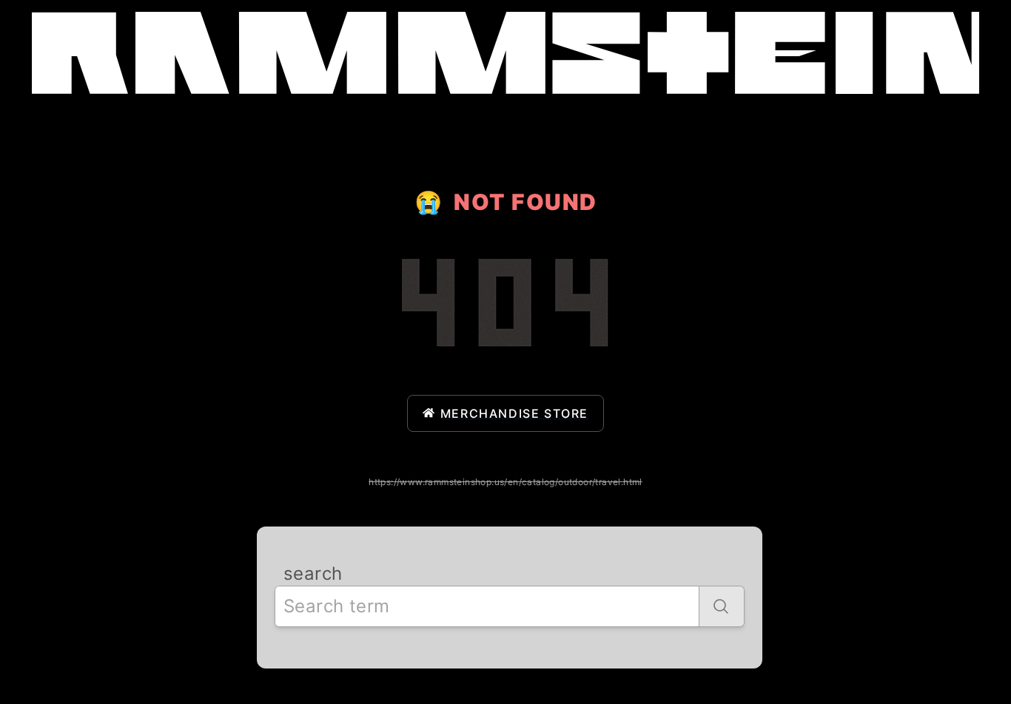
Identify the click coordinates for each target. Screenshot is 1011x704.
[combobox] (487, 606)
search (312, 573)
